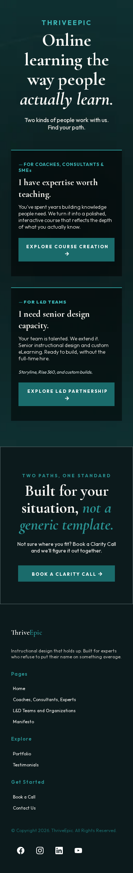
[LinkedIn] (59, 850)
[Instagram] (40, 850)
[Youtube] (78, 850)
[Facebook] (20, 850)
